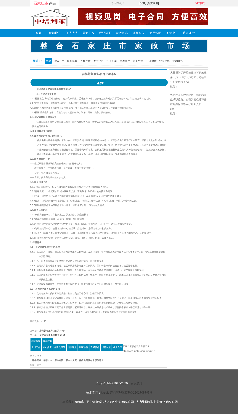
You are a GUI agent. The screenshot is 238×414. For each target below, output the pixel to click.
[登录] (142, 3)
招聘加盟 (106, 347)
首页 (38, 33)
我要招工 (105, 33)
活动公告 (178, 60)
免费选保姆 (59, 347)
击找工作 (35, 347)
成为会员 (117, 347)
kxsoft (105, 392)
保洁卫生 (59, 60)
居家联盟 (83, 347)
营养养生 (125, 60)
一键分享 (99, 83)
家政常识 (47, 341)
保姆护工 (55, 33)
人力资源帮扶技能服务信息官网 (157, 401)
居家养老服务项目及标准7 (52, 335)
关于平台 (98, 60)
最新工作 (88, 33)
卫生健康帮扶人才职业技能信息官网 (110, 401)
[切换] (52, 3)
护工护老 (112, 60)
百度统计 (137, 383)
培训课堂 (189, 33)
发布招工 (47, 347)
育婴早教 (72, 60)
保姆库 (79, 401)
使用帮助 (155, 33)
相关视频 (35, 341)
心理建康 (151, 60)
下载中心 (172, 33)
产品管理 (116, 392)
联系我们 (68, 401)
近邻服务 (138, 33)
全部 (48, 60)
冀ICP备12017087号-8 (137, 392)
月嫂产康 (85, 60)
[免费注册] (153, 3)
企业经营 (138, 60)
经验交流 (164, 60)
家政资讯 (122, 33)
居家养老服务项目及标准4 (52, 330)
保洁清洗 (72, 33)
